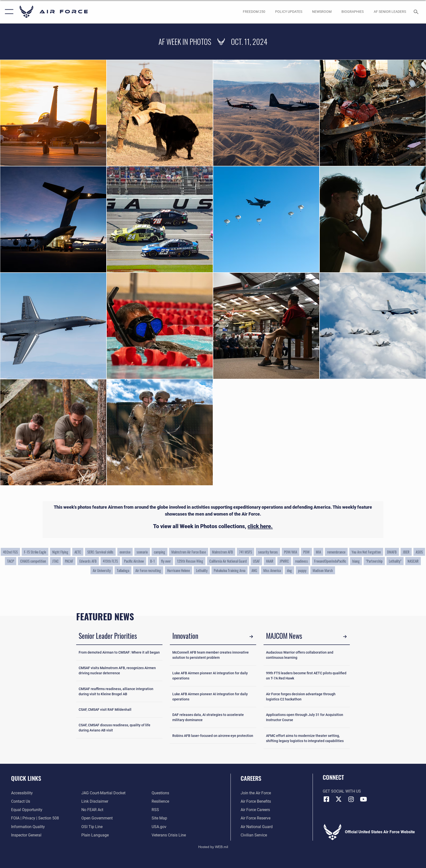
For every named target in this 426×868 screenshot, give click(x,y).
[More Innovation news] (251, 637)
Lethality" (395, 561)
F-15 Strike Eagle (35, 552)
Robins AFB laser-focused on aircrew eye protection (212, 736)
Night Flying (60, 552)
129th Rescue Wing (190, 561)
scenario (142, 552)
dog (289, 570)
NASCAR (413, 561)
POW (306, 552)
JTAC (55, 561)
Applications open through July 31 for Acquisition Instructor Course (304, 717)
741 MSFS (245, 552)
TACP (10, 561)
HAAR (269, 561)
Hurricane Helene (178, 570)
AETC (77, 552)
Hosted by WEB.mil (213, 847)
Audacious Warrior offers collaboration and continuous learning (299, 655)
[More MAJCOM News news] (345, 637)
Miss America (272, 570)
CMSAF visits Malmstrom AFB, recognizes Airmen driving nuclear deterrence (117, 670)
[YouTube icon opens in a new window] (363, 799)
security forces (268, 552)
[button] (8, 11)
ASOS (419, 552)
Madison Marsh (323, 570)
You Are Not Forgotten (366, 552)
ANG (254, 570)
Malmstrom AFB (222, 552)
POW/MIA (290, 552)
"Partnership (374, 561)
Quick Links (26, 778)
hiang (356, 561)
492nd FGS (10, 552)
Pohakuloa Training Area (229, 570)
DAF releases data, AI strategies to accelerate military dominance (208, 717)
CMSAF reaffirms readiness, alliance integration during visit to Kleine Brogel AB (116, 691)
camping (159, 552)
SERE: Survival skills (100, 552)
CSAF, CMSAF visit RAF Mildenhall (105, 710)
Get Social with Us (342, 791)
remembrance (336, 552)
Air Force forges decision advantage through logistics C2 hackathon (301, 696)
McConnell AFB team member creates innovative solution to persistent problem (210, 655)
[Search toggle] (416, 11)
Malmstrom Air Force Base (188, 552)
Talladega (123, 570)
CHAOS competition (33, 561)
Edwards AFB (88, 561)
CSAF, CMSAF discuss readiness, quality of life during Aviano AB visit (114, 727)
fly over (166, 561)
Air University (102, 570)
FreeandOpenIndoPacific (330, 561)
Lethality (202, 570)
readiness (301, 561)
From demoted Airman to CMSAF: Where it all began (119, 652)
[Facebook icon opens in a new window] (326, 799)
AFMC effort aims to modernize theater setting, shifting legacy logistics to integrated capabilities (305, 738)
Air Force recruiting (148, 570)
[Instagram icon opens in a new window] (351, 799)
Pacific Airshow (134, 561)
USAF (256, 561)
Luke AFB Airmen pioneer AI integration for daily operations (210, 675)
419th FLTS (110, 561)
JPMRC (284, 561)
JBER (406, 552)
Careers (251, 778)
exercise (125, 552)
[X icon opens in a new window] (338, 799)
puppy (302, 570)
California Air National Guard (228, 561)
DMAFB (392, 552)
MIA (318, 552)
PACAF (69, 561)
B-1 (152, 561)
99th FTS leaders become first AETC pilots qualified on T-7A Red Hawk (306, 675)
